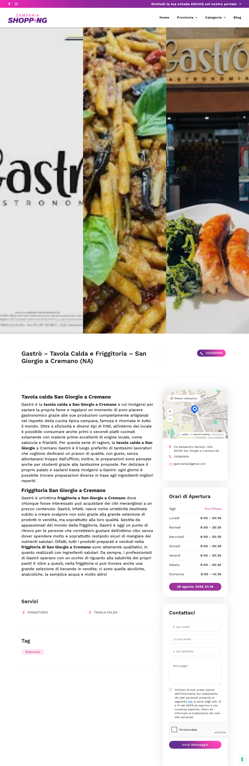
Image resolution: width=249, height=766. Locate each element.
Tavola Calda (105, 612)
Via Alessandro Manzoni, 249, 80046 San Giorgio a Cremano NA (196, 448)
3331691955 (214, 353)
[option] (41, 180)
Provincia (185, 17)
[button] (170, 411)
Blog (237, 17)
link (190, 701)
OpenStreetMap (201, 434)
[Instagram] (16, 3)
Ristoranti (32, 652)
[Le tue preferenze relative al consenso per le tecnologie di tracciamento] (242, 759)
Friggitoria (38, 612)
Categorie (213, 17)
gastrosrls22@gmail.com (190, 463)
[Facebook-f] (9, 3)
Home (164, 17)
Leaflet (185, 434)
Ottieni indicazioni (185, 398)
